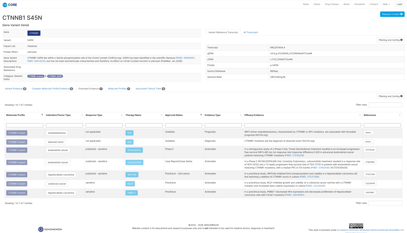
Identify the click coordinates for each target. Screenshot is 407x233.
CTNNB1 (33, 33)
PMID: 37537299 (309, 176)
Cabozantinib (134, 162)
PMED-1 (132, 192)
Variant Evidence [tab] (15, 88)
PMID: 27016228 (294, 155)
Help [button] (385, 4)
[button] (42, 115)
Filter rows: (361, 104)
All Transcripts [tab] (250, 32)
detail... (369, 132)
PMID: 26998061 (185, 57)
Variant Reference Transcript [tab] (223, 32)
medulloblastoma (57, 132)
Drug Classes (332, 4)
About (346, 4)
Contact (374, 4)
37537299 (370, 174)
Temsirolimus (134, 150)
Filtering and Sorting (389, 40)
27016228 (370, 150)
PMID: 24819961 (294, 194)
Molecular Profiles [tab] (118, 88)
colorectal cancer (57, 183)
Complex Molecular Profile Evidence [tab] (52, 88)
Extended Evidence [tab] (90, 88)
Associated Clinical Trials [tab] (150, 88)
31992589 (370, 162)
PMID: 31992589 (320, 167)
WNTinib (132, 174)
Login (399, 4)
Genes (317, 4)
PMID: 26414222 (36, 61)
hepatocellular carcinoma (61, 174)
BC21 (130, 183)
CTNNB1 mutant (16, 132)
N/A (129, 132)
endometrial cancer (58, 150)
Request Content (391, 14)
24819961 (370, 192)
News (306, 4)
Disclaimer (359, 4)
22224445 (370, 183)
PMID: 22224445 (315, 185)
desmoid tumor (56, 142)
